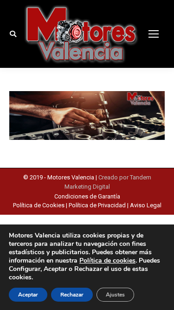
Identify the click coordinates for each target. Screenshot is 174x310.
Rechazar (72, 294)
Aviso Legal (145, 205)
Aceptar (28, 294)
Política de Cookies (39, 205)
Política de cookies (107, 260)
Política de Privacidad (97, 205)
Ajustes (115, 294)
